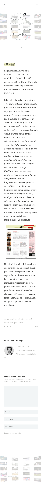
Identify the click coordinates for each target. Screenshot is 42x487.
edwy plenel (8, 319)
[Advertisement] (23, 313)
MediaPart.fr (10, 93)
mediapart (13, 323)
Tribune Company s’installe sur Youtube (20, 467)
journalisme (26, 319)
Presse (25, 39)
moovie (21, 14)
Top (36, 327)
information (17, 319)
